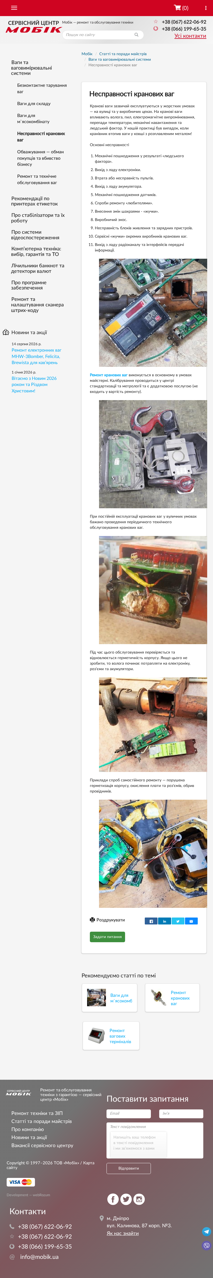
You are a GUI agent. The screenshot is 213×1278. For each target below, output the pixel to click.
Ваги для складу (33, 103)
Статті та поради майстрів (41, 1121)
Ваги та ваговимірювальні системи (31, 68)
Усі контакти (190, 36)
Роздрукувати (111, 920)
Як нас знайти (123, 1233)
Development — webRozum (28, 1195)
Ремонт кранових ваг (109, 375)
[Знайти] (136, 35)
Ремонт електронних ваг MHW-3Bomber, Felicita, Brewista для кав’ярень (37, 356)
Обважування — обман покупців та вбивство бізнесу (40, 158)
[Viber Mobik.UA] (207, 1245)
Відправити (128, 1168)
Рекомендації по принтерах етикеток (34, 201)
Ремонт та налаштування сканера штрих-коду (37, 305)
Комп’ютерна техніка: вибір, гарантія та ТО (36, 252)
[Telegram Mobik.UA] (207, 1231)
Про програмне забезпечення (29, 285)
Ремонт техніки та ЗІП (37, 1113)
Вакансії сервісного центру (42, 1145)
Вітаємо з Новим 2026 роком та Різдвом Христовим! (34, 384)
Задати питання (107, 937)
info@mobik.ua (34, 1257)
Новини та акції (29, 332)
